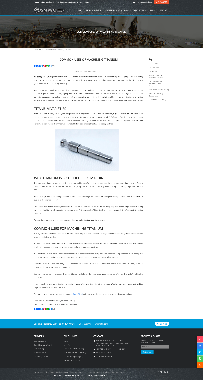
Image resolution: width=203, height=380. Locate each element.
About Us (67, 345)
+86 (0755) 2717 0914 (103, 349)
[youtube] (165, 372)
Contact (163, 10)
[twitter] (161, 372)
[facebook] (158, 372)
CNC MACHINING (155, 68)
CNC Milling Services (41, 357)
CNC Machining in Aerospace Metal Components (155, 84)
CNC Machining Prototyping (73, 357)
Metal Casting (140, 10)
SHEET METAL (153, 64)
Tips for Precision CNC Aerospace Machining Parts (58, 304)
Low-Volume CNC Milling (157, 100)
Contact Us (162, 324)
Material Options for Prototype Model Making (56, 301)
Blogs (152, 10)
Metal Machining (93, 10)
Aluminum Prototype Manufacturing (73, 372)
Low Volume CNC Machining (74, 349)
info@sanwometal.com (144, 2)
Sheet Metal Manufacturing (117, 10)
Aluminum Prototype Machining (75, 353)
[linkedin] (168, 372)
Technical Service (40, 353)
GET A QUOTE (161, 2)
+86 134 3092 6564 (118, 349)
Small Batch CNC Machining (159, 90)
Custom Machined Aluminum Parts (46, 372)
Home (79, 10)
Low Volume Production (72, 360)
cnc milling (153, 72)
